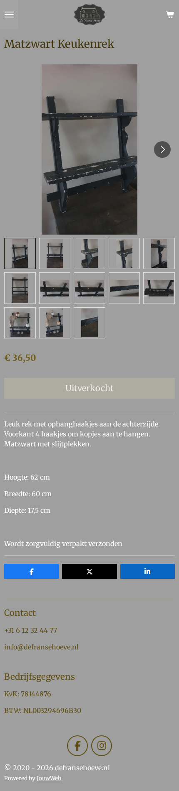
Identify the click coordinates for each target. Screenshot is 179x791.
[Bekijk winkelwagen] (170, 14)
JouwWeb (49, 778)
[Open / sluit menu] (9, 14)
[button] (20, 253)
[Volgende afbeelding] (162, 149)
